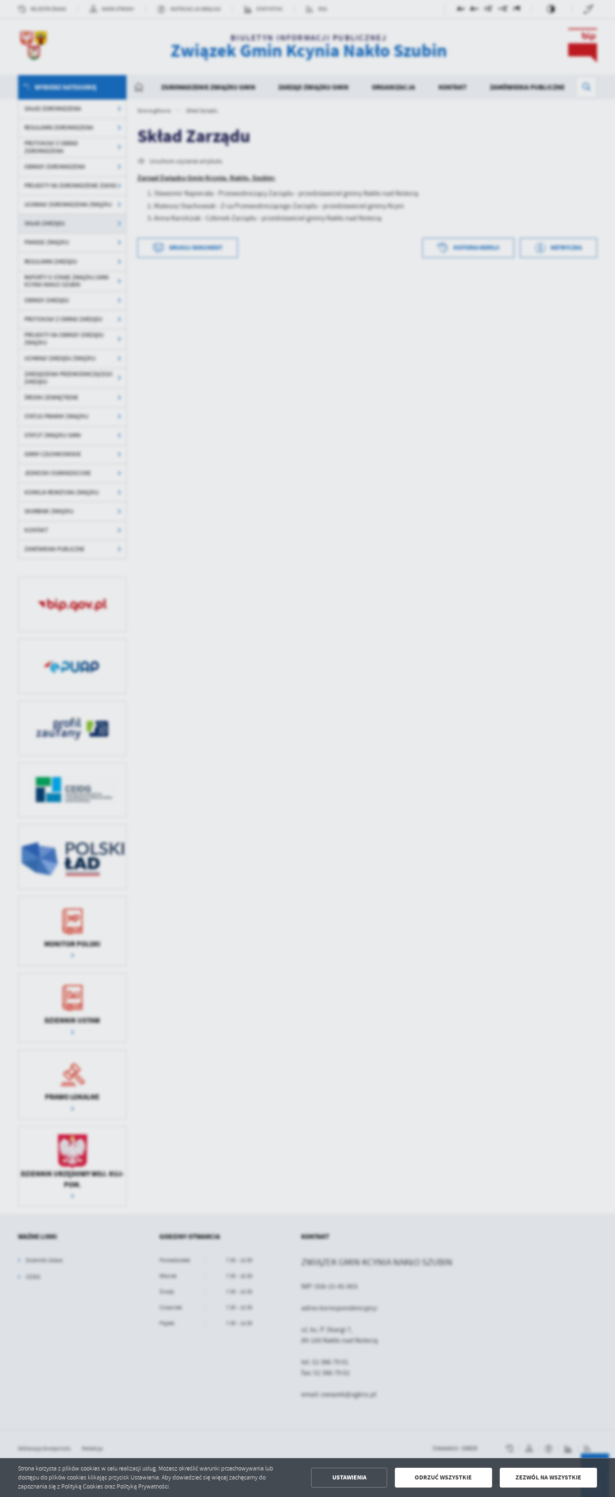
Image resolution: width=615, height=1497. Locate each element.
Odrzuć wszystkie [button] (443, 1477)
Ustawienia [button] (349, 1477)
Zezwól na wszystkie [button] (548, 1477)
